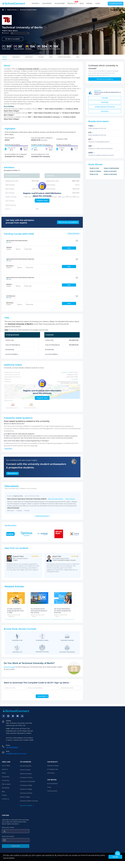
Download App (115, 3)
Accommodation (52, 783)
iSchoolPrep (60, 3)
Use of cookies (8, 858)
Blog (82, 3)
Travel (49, 787)
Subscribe (15, 846)
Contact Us (5, 799)
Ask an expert (6, 784)
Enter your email (8, 836)
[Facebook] (3, 716)
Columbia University (26, 793)
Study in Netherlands (111, 168)
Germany (104, 111)
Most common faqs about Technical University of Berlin (41, 499)
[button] (117, 853)
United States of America (105, 107)
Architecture (10, 296)
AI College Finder (52, 769)
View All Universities (26, 805)
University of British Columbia (29, 801)
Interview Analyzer (53, 765)
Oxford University (25, 769)
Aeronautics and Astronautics (16, 240)
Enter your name (8, 827)
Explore (35, 3)
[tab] (4, 57)
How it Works (6, 765)
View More (8, 449)
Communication (52, 791)
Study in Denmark (110, 174)
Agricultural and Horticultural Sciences (20, 259)
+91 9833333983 (12, 748)
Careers (4, 795)
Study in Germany (110, 171)
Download (42, 696)
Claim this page (9, 667)
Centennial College (26, 789)
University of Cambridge (27, 781)
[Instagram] (8, 716)
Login (97, 3)
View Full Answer (13, 508)
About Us (5, 769)
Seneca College (25, 797)
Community (5, 780)
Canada (105, 98)
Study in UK (94, 174)
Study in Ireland (95, 171)
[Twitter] (12, 716)
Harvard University (25, 766)
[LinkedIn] (22, 716)
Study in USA (94, 168)
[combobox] (20, 33)
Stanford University (26, 773)
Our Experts (47, 3)
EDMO (4, 773)
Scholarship (5, 776)
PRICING (89, 3)
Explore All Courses (73, 233)
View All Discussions (42, 516)
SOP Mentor (51, 773)
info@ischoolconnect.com (16, 754)
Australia (104, 102)
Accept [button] (115, 857)
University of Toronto (26, 777)
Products (71, 2)
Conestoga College (26, 785)
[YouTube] (17, 716)
